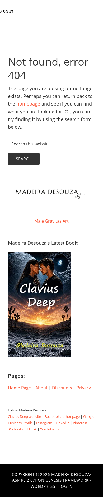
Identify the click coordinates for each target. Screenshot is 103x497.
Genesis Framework (67, 480)
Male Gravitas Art (51, 221)
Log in (66, 486)
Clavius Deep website (24, 416)
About (41, 388)
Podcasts (16, 429)
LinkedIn (62, 422)
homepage (28, 104)
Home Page (19, 388)
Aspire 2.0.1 (24, 480)
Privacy (84, 388)
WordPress (43, 486)
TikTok (31, 429)
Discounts (62, 388)
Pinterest (80, 422)
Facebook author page (62, 416)
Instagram (44, 422)
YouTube (47, 429)
